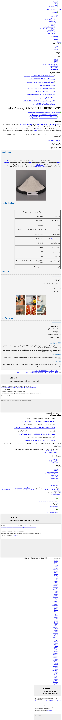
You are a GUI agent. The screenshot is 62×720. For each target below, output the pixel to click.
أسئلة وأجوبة (54, 36)
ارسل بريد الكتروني (56, 494)
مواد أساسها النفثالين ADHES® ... (44, 104)
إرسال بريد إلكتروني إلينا (54, 140)
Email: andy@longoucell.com (50, 452)
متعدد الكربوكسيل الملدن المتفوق (52, 489)
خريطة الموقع (26, 488)
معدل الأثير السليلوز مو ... (47, 85)
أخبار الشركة (54, 485)
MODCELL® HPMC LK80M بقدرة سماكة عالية (39, 440)
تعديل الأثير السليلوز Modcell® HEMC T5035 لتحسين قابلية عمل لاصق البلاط (37, 372)
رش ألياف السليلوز (33, 489)
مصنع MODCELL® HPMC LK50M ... (42, 79)
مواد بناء (41, 489)
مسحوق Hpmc (9, 489)
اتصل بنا (56, 39)
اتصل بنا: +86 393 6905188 (54, 9)
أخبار (57, 37)
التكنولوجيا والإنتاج (50, 19)
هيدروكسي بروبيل (55, 238)
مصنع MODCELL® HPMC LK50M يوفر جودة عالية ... (37, 434)
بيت (57, 15)
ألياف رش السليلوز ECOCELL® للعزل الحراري (45, 371)
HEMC (53, 25)
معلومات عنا (54, 16)
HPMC (53, 24)
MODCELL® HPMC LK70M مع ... (43, 91)
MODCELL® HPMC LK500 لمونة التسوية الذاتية (38, 421)
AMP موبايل (18, 488)
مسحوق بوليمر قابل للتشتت (47, 28)
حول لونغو (52, 18)
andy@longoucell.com (52, 512)
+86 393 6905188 (53, 501)
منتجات (56, 22)
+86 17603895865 (44, 501)
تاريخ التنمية (52, 21)
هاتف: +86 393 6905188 (52, 451)
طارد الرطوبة (51, 33)
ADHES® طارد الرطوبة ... (46, 98)
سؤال (56, 445)
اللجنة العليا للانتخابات (49, 27)
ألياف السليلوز (51, 30)
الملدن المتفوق (51, 31)
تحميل (56, 34)
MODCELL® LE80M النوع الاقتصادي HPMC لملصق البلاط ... (34, 428)
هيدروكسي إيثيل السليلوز (20, 489)
